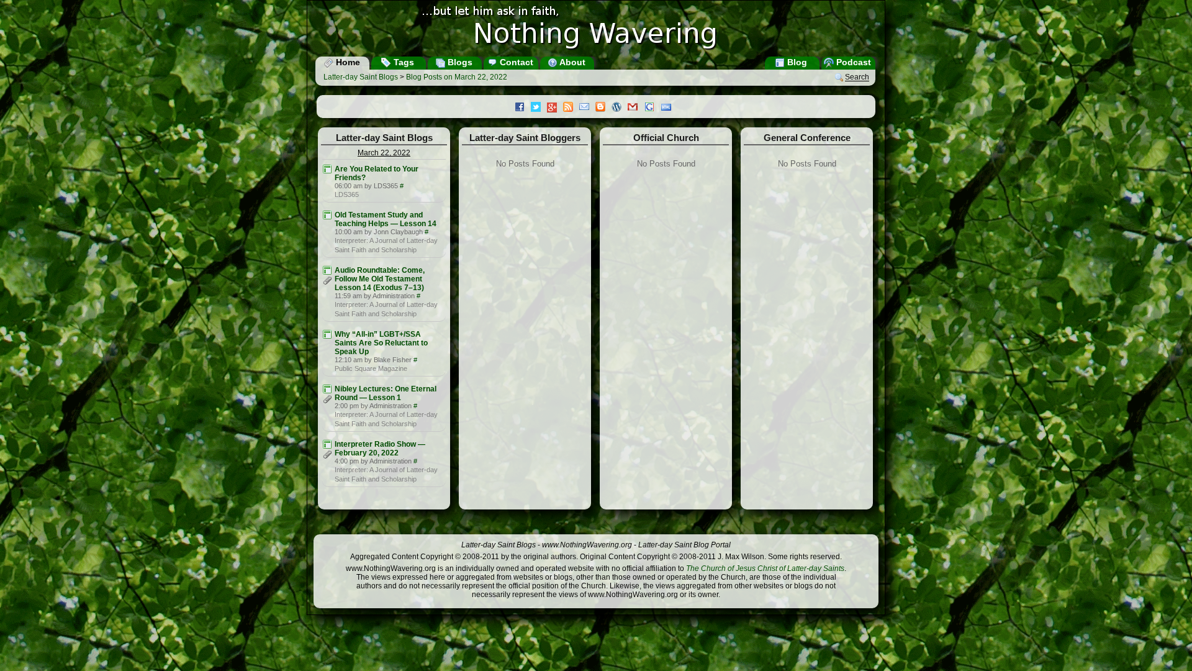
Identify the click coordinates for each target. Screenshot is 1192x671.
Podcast (852, 62)
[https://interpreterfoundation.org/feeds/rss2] (327, 215)
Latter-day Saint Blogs (360, 77)
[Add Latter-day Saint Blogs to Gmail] (636, 108)
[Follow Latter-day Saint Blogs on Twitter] (539, 108)
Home (346, 62)
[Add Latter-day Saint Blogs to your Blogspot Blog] (603, 108)
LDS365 (347, 194)
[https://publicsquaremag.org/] (327, 334)
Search (857, 77)
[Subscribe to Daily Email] (587, 108)
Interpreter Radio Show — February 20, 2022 (380, 448)
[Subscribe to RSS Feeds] (571, 108)
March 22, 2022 (384, 152)
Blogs (458, 62)
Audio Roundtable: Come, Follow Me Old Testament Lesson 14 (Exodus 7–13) (380, 279)
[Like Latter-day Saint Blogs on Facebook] (523, 108)
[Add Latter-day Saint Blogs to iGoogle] (652, 108)
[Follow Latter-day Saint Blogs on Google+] (555, 108)
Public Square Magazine (371, 368)
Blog (796, 62)
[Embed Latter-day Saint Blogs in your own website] (669, 108)
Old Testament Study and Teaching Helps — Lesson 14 (385, 219)
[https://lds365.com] (327, 169)
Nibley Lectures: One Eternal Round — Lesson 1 (385, 393)
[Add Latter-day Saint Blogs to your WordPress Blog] (620, 108)
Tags (402, 62)
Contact (515, 62)
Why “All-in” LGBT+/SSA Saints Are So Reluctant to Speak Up (381, 343)
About (571, 62)
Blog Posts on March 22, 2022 (456, 77)
